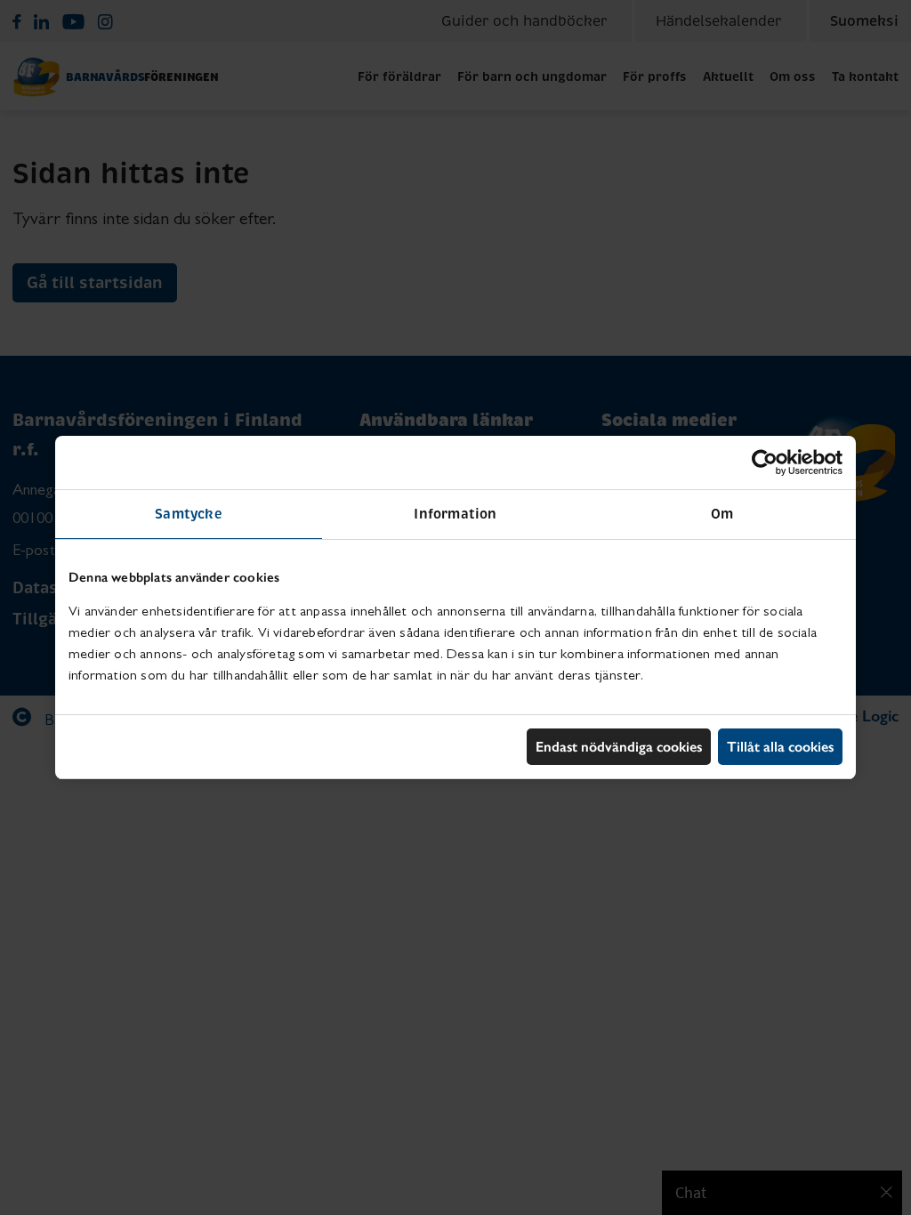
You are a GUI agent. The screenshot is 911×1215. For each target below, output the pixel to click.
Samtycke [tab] (188, 513)
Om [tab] (722, 513)
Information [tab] (455, 513)
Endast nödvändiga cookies (619, 746)
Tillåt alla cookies (780, 746)
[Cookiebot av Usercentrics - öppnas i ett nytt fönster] (764, 462)
